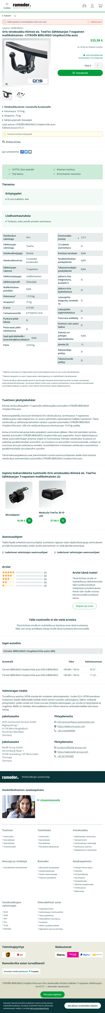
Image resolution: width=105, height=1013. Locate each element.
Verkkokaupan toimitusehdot (51, 912)
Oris (5, 922)
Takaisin (7, 15)
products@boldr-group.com (71, 747)
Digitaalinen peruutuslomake (51, 929)
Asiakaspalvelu (82, 861)
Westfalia (7, 929)
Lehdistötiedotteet (46, 871)
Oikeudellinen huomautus (49, 919)
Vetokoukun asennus (83, 846)
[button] (92, 6)
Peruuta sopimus (52, 994)
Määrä (88, 65)
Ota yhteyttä (79, 877)
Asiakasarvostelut (46, 909)
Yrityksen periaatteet (47, 877)
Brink (6, 912)
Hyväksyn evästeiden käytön (83, 1005)
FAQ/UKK (78, 871)
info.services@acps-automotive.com (76, 721)
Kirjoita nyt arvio (84, 606)
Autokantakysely (81, 874)
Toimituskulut (80, 887)
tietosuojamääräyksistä (39, 1008)
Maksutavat (79, 891)
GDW (6, 915)
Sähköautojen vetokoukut (85, 836)
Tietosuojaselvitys (46, 915)
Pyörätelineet (9, 840)
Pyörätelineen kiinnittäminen (15, 867)
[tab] (7, 95)
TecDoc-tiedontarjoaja (48, 874)
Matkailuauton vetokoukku (85, 850)
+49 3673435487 (65, 756)
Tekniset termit (80, 840)
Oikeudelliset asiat (49, 902)
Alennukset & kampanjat (49, 867)
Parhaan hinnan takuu (83, 867)
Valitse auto (96, 22)
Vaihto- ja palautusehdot (49, 925)
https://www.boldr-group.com (72, 751)
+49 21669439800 (66, 730)
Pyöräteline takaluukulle (49, 846)
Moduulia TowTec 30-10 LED (51, 514)
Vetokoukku (9, 836)
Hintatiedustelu (80, 881)
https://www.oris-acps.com (71, 726)
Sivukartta (43, 922)
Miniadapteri (12, 514)
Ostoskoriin (82, 72)
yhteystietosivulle (50, 800)
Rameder (43, 861)
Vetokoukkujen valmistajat (85, 843)
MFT (5, 918)
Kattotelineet (9, 843)
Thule (6, 925)
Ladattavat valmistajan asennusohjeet (26, 552)
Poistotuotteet (10, 846)
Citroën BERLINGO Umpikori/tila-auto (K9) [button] (29, 651)
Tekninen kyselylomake (83, 884)
